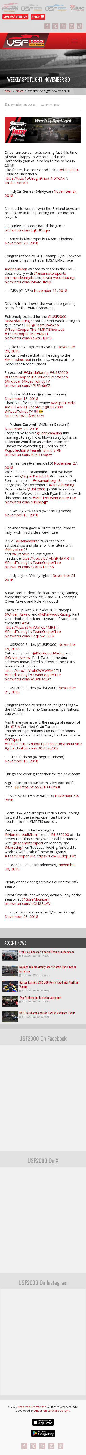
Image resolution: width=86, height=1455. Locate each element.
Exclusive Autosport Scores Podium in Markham (46, 952)
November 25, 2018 (21, 243)
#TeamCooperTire (20, 333)
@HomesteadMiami (21, 834)
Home (6, 91)
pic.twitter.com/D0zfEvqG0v (35, 748)
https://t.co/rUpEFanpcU (40, 743)
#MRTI (42, 333)
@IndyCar (13, 381)
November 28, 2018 (21, 428)
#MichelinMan (16, 268)
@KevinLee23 (16, 549)
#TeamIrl (34, 450)
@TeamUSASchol (45, 325)
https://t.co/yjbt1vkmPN (41, 558)
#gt (8, 748)
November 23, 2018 (21, 916)
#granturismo (71, 743)
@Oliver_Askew (17, 614)
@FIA (15, 726)
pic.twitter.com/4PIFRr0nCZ (27, 385)
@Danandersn (27, 540)
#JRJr (57, 450)
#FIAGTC (12, 743)
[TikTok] (79, 26)
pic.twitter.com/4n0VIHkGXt (28, 679)
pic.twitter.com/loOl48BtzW (27, 903)
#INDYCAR (56, 178)
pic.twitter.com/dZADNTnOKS (29, 566)
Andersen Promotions (32, 1406)
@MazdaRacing (17, 320)
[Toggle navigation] (74, 41)
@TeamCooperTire (21, 329)
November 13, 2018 (21, 398)
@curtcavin (21, 553)
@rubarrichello (16, 182)
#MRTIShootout (51, 329)
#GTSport (13, 739)
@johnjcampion (49, 432)
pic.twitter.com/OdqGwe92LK (29, 635)
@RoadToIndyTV (36, 381)
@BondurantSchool (53, 376)
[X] (55, 26)
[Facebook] (47, 26)
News (19, 91)
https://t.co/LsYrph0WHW (26, 670)
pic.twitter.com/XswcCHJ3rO (28, 338)
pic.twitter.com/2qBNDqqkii (27, 230)
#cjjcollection (15, 450)
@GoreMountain (35, 899)
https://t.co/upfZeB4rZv (24, 415)
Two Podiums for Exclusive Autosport (40, 998)
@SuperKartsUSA (34, 476)
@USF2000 (68, 169)
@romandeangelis (19, 277)
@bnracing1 (14, 847)
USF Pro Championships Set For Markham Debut (47, 1013)
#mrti (47, 450)
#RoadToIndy (16, 562)
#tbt (25, 622)
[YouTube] (63, 26)
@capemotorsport (28, 843)
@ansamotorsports (50, 273)
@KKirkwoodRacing (58, 277)
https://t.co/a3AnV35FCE (25, 627)
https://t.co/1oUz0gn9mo (26, 178)
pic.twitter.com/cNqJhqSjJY (26, 502)
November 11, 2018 (50, 290)
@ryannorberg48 (46, 480)
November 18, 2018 (21, 761)
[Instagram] (71, 26)
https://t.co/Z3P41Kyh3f (40, 786)
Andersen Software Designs (52, 1410)
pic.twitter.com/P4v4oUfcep (28, 281)
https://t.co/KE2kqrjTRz (56, 856)
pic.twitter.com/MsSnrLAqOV (28, 454)
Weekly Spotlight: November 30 (49, 91)
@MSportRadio (63, 402)
